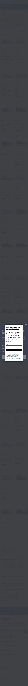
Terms (6, 358)
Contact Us (18, 358)
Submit (14, 349)
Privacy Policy (12, 358)
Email (7, 344)
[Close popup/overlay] (22, 326)
